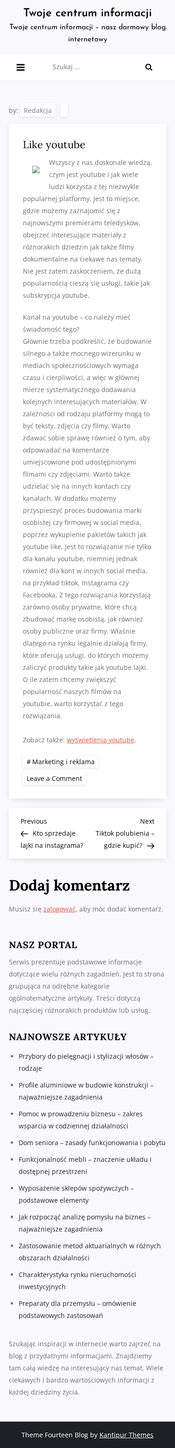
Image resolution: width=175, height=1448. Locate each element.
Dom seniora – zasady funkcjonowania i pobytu (92, 1142)
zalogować (59, 908)
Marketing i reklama (63, 761)
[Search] (149, 67)
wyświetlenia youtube (100, 739)
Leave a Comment (56, 778)
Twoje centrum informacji (87, 13)
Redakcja (38, 110)
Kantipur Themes (126, 1434)
